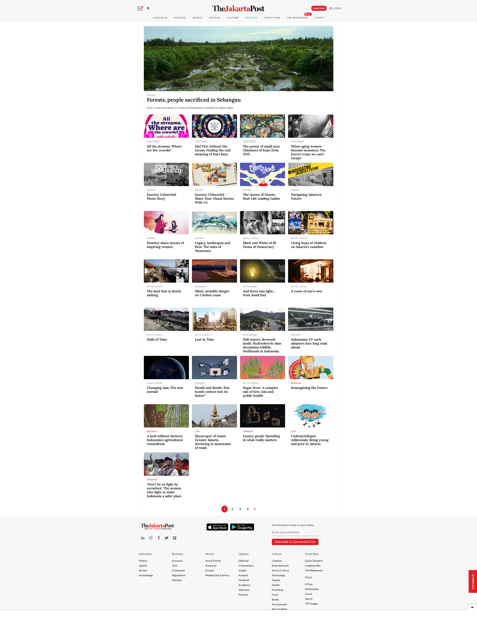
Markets (176, 580)
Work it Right (279, 609)
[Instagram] (151, 538)
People (276, 580)
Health (276, 584)
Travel (308, 593)
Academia (244, 584)
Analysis (243, 575)
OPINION (214, 17)
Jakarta (143, 565)
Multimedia (311, 589)
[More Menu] (140, 8)
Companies (178, 570)
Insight (242, 570)
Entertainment (280, 565)
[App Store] (217, 527)
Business (180, 17)
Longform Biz (312, 565)
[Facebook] (159, 538)
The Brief (243, 580)
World (197, 17)
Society (143, 570)
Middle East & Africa (217, 575)
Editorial (243, 560)
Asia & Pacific (213, 560)
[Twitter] (167, 538)
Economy (177, 560)
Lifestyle (277, 560)
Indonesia (160, 17)
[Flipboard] (175, 538)
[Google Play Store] (242, 527)
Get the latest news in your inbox (293, 525)
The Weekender (297, 17)
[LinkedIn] (143, 538)
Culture (277, 554)
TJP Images (311, 603)
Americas (210, 565)
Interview (243, 589)
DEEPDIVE (251, 17)
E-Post (319, 17)
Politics (143, 560)
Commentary (246, 565)
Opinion (243, 554)
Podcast (243, 594)
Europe (209, 570)
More (308, 577)
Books (275, 599)
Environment (279, 604)
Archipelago (146, 575)
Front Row (272, 17)
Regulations (179, 575)
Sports (308, 598)
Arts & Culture (280, 570)
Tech (174, 565)
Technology (278, 575)
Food (275, 594)
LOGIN (336, 8)
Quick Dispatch (314, 560)
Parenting (277, 589)
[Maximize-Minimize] (472, 607)
